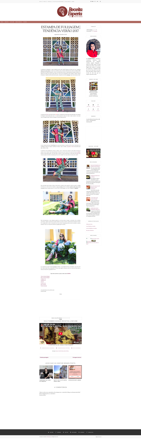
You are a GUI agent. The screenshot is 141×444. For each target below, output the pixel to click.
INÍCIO (40, 1)
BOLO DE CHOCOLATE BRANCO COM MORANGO (95, 187)
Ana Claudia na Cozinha (90, 226)
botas (77, 153)
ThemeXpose (49, 436)
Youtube (93, 106)
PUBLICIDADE (67, 1)
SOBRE (73, 1)
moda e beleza (66, 351)
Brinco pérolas (43, 284)
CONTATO (49, 1)
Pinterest (98, 110)
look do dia (61, 351)
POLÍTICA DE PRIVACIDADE (58, 1)
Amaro (47, 114)
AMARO (68, 273)
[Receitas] (93, 241)
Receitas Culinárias (90, 230)
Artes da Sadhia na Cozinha (91, 228)
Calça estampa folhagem (45, 276)
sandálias (78, 152)
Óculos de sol (43, 283)
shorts (73, 146)
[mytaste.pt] (88, 241)
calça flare (69, 146)
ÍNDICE (45, 1)
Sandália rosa (43, 280)
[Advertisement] (60, 309)
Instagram (88, 106)
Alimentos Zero (89, 224)
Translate (95, 31)
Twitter (93, 110)
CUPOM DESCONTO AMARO (74, 380)
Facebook (98, 106)
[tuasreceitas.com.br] (95, 238)
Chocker (42, 281)
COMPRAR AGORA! (93, 90)
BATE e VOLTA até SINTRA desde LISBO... (60, 381)
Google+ (88, 110)
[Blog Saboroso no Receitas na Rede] (93, 244)
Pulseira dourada (44, 285)
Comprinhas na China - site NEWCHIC (45, 381)
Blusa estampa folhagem (45, 277)
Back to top (98, 436)
